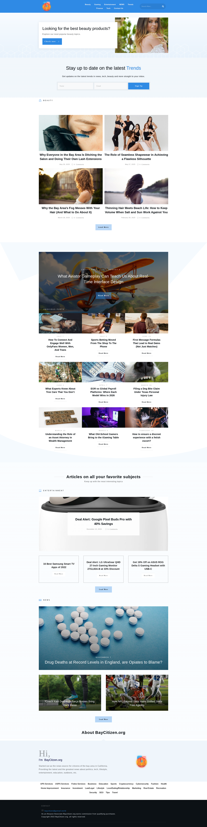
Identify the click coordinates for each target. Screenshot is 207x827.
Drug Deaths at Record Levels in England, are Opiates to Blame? (103, 638)
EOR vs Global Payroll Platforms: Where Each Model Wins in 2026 (103, 392)
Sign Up (139, 86)
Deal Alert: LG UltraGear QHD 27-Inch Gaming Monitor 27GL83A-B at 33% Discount (103, 565)
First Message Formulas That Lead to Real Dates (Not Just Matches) (146, 343)
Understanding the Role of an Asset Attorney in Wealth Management (60, 437)
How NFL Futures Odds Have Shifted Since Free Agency (137, 693)
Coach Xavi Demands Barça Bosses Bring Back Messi (70, 693)
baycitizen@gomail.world (55, 811)
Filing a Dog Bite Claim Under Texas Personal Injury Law (146, 392)
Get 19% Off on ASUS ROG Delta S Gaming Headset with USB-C (148, 565)
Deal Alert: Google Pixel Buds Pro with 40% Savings (103, 524)
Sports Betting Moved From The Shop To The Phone (103, 343)
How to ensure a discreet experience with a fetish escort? (146, 437)
